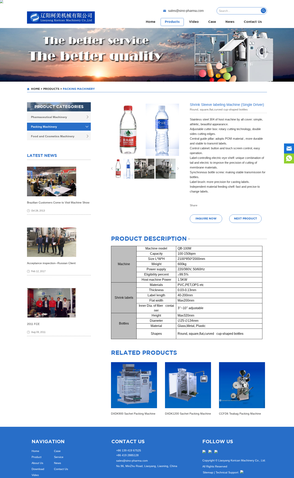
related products (144, 353)
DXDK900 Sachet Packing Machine (133, 413)
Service (58, 457)
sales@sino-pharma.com (186, 10)
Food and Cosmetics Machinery (52, 136)
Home (150, 21)
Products (172, 21)
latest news (42, 155)
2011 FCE (33, 324)
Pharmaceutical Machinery (49, 117)
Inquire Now (206, 218)
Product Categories (59, 107)
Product (36, 457)
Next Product (245, 218)
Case (212, 21)
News (229, 21)
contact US (128, 442)
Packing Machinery (79, 89)
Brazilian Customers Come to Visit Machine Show (58, 202)
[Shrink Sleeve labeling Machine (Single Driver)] (145, 130)
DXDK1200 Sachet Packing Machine (188, 413)
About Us (37, 463)
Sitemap (208, 472)
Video (194, 21)
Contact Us (253, 21)
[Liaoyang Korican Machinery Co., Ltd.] (61, 17)
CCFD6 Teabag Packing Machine (240, 413)
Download (38, 469)
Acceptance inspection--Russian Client (51, 263)
